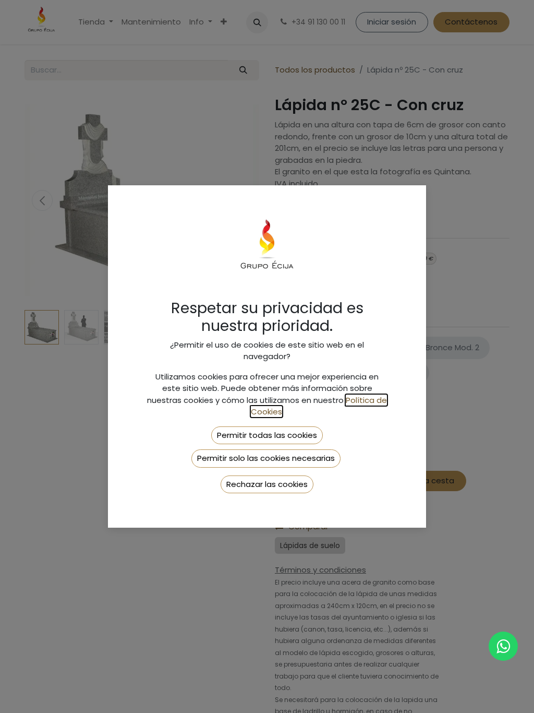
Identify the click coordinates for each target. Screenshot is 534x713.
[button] (267, 435)
